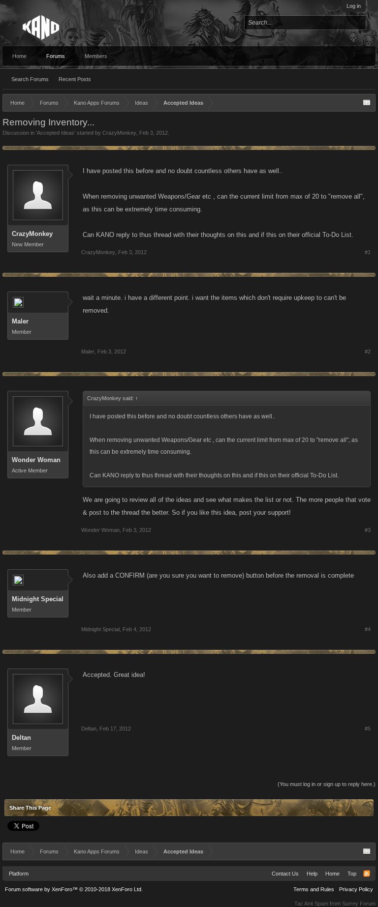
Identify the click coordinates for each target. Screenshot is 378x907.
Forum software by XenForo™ (74, 889)
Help (312, 874)
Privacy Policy (356, 889)
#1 (368, 252)
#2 (368, 351)
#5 (368, 728)
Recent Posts (75, 79)
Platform (19, 874)
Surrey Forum (359, 904)
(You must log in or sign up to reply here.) (327, 784)
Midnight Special (37, 599)
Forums (55, 56)
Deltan (21, 737)
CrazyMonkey (119, 133)
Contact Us (285, 874)
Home (19, 56)
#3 (368, 530)
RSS (367, 874)
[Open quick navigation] (367, 103)
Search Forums (30, 79)
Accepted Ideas (55, 133)
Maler (20, 321)
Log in (353, 6)
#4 (368, 629)
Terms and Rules (313, 889)
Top (351, 874)
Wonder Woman (36, 460)
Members (96, 56)
